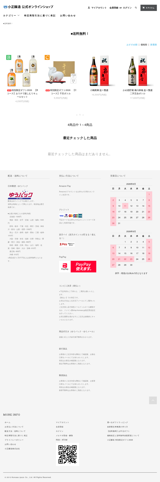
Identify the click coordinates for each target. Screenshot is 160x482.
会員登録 (114, 7)
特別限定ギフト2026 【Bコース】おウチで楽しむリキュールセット (22, 93)
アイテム (150, 7)
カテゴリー (10, 15)
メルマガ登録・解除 (64, 435)
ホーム (7, 422)
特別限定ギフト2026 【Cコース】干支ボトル (63, 91)
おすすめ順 (132, 44)
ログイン (127, 7)
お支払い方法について (14, 426)
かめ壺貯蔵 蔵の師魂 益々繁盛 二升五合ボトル (137, 91)
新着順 (153, 44)
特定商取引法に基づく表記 (40, 15)
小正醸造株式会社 (12, 448)
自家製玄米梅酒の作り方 (117, 426)
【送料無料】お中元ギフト (118, 431)
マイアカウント (99, 7)
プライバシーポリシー (14, 439)
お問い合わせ (68, 15)
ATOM (64, 439)
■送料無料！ (8, 23)
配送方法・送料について (15, 431)
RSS (58, 439)
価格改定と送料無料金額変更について (123, 435)
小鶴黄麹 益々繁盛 (99, 90)
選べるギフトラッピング (117, 422)
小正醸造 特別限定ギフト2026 (120, 439)
